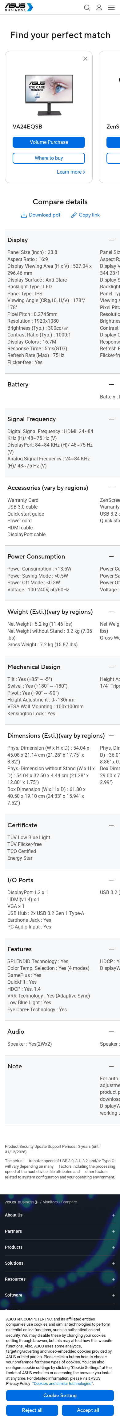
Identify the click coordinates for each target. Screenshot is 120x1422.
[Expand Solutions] (113, 1263)
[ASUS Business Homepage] (19, 7)
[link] (49, 158)
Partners (13, 1231)
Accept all (88, 1410)
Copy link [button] (89, 215)
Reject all (32, 1410)
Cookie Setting (60, 1396)
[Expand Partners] (113, 1231)
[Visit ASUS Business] (22, 1202)
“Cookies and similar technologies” (62, 1383)
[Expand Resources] (113, 1279)
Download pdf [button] (44, 215)
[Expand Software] (113, 1295)
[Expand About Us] (113, 1215)
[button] (86, 7)
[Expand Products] (113, 1247)
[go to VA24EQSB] (49, 92)
